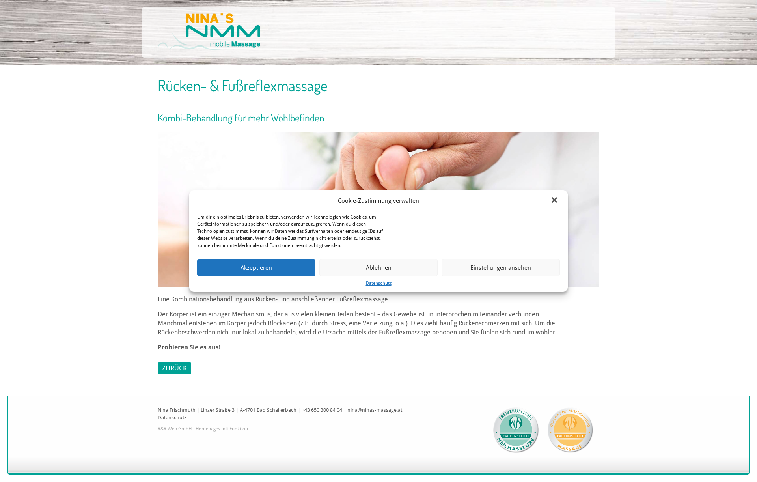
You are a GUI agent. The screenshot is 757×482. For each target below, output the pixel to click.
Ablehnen (379, 267)
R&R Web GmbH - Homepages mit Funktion (203, 429)
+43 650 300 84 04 (322, 410)
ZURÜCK (174, 368)
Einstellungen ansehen (500, 267)
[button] (555, 201)
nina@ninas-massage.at (374, 410)
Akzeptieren (256, 267)
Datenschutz (379, 283)
